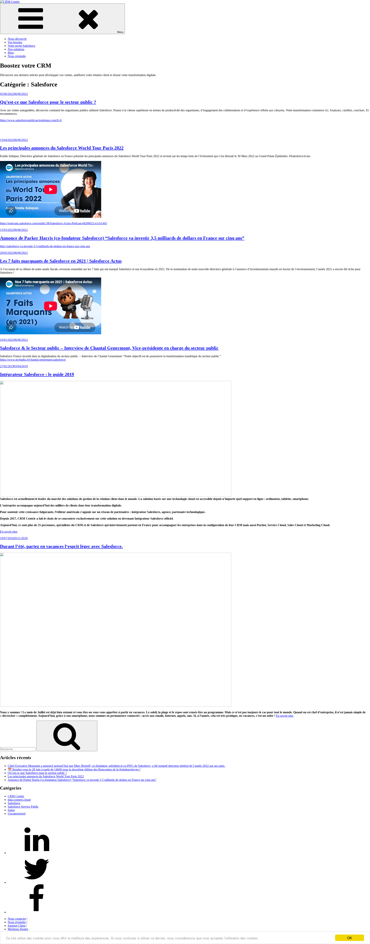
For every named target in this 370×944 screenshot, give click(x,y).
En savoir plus (8, 531)
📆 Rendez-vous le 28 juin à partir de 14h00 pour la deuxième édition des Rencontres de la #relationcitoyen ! (74, 769)
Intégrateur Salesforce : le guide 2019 (37, 374)
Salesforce (14, 803)
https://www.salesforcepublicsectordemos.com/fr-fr (31, 120)
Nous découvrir (17, 38)
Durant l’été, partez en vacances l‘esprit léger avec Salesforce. (61, 546)
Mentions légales (18, 929)
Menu (120, 32)
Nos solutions (16, 49)
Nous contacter (17, 918)
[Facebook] (37, 912)
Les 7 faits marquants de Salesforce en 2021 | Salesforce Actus (61, 260)
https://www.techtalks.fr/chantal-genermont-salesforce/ (33, 359)
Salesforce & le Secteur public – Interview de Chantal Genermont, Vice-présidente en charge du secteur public (109, 347)
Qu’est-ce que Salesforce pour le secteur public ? (48, 102)
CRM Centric (16, 796)
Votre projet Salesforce (21, 45)
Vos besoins (15, 42)
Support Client (16, 925)
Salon (11, 810)
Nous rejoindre (17, 56)
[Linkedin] (37, 852)
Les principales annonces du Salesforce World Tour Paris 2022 (62, 147)
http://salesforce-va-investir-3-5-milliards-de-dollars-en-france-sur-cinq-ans (45, 246)
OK (349, 937)
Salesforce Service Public (23, 806)
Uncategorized (16, 813)
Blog (11, 52)
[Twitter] (37, 882)
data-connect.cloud (19, 799)
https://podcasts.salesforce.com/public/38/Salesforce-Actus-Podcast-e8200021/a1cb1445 (53, 223)
